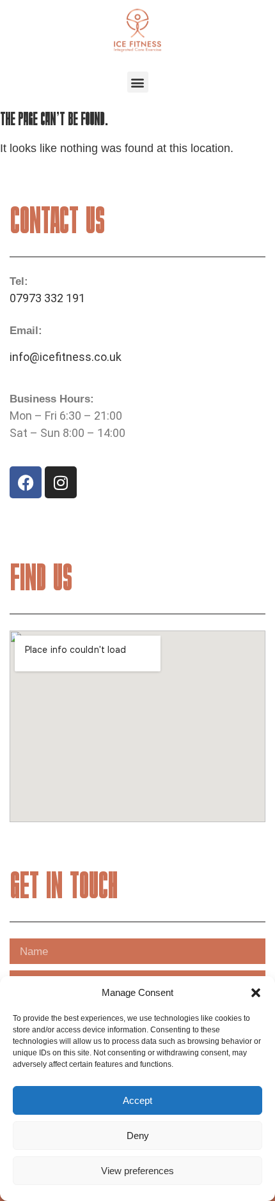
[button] (255, 992)
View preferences (137, 1170)
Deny (138, 1135)
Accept (137, 1100)
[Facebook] (26, 482)
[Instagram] (61, 482)
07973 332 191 (47, 298)
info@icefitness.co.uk (66, 356)
